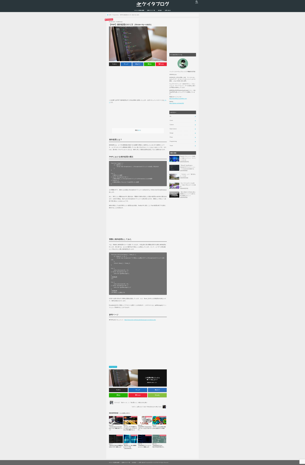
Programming (114, 366)
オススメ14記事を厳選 (139, 10)
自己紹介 (160, 10)
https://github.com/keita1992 (176, 103)
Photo (171, 137)
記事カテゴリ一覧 (151, 10)
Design (171, 133)
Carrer (171, 120)
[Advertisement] (138, 83)
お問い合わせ (168, 10)
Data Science (173, 128)
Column (172, 124)
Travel (171, 145)
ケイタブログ (156, 462)
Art (170, 116)
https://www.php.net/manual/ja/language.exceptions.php (140, 320)
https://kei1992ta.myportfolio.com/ (178, 98)
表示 (139, 130)
